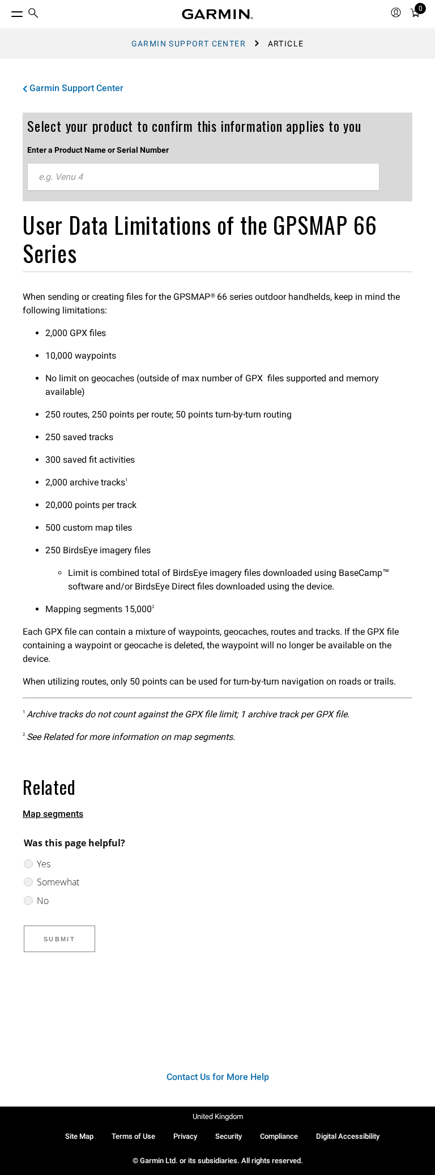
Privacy (185, 1136)
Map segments (53, 813)
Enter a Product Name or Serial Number (98, 149)
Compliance (279, 1136)
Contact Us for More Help (218, 1076)
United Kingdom (218, 1116)
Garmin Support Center (188, 43)
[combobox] (203, 177)
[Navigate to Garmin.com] (217, 14)
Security (228, 1136)
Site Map (79, 1136)
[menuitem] (33, 14)
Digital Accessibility (347, 1136)
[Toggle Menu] (7, 11)
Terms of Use (133, 1136)
